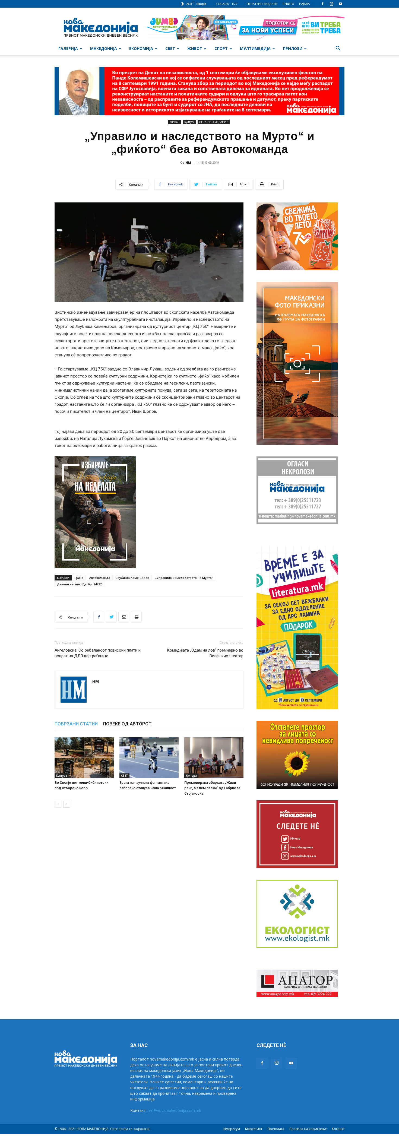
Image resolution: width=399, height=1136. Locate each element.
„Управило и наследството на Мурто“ (184, 578)
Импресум (231, 1129)
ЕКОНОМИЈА (141, 48)
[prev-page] (58, 804)
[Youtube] (340, 4)
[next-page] (66, 804)
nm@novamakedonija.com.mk (174, 1110)
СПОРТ (221, 48)
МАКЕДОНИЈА (103, 48)
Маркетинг (253, 1129)
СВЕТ (170, 48)
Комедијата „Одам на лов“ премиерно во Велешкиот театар (205, 653)
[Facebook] (322, 4)
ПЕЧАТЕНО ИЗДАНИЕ (262, 4)
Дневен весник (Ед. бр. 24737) (80, 584)
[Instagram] (331, 4)
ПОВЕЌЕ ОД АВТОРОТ (127, 723)
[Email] (123, 617)
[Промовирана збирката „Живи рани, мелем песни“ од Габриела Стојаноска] (213, 757)
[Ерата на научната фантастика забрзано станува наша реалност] (149, 757)
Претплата (276, 1129)
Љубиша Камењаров (132, 578)
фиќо (79, 578)
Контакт (338, 1129)
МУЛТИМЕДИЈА (255, 48)
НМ (188, 162)
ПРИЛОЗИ (292, 48)
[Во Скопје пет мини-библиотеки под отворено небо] (84, 757)
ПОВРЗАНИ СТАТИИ (76, 723)
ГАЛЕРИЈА (68, 48)
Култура (189, 122)
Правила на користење (308, 1129)
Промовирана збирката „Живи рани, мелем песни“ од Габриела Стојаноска (212, 787)
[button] (337, 49)
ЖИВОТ (194, 48)
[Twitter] (111, 617)
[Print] (136, 617)
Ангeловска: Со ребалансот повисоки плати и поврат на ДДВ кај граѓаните (98, 653)
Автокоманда (99, 578)
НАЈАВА (304, 4)
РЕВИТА (288, 4)
